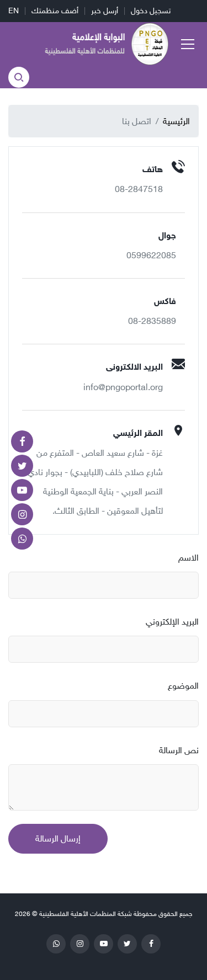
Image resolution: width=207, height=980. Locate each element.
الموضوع (183, 685)
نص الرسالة (179, 750)
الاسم (188, 557)
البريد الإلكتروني (172, 621)
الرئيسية (176, 121)
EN (13, 11)
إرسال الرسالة (58, 838)
